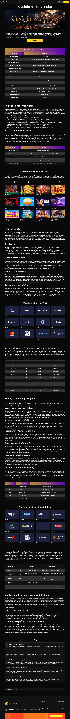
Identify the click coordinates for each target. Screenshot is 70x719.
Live (26, 181)
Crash (42, 181)
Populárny (11, 181)
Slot (57, 181)
